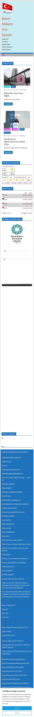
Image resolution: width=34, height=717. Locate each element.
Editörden (7, 129)
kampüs (13, 86)
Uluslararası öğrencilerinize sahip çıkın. (14, 141)
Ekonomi (7, 86)
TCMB (9, 213)
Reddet (17, 713)
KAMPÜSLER (7, 132)
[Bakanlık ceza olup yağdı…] (17, 77)
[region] (17, 702)
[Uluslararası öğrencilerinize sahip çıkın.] (17, 119)
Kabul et (17, 708)
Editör (17, 90)
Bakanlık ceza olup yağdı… (13, 94)
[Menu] (3, 55)
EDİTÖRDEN (15, 129)
